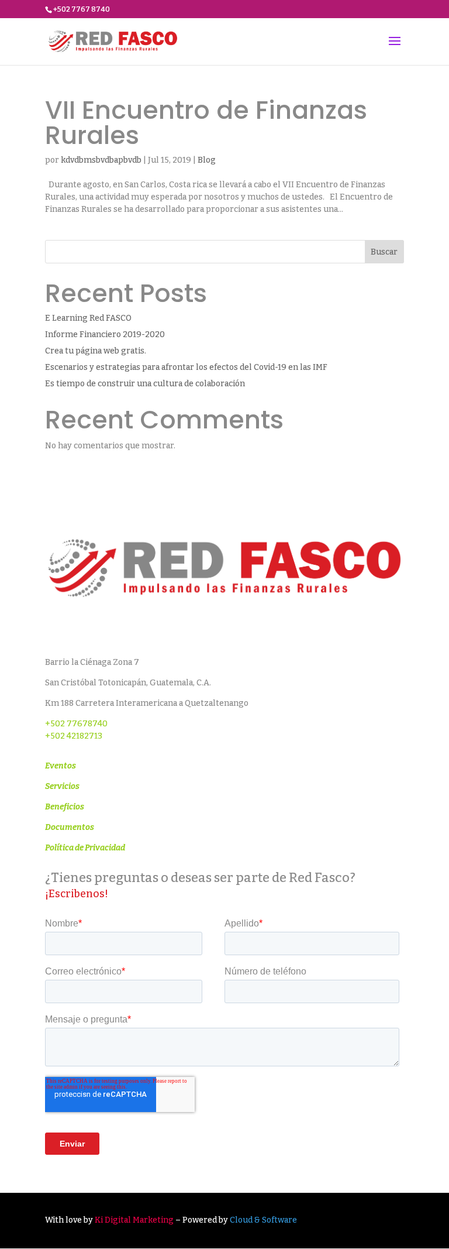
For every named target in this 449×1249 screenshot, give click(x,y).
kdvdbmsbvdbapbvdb (101, 160)
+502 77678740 (76, 724)
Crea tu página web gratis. (95, 351)
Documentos (69, 827)
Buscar (384, 252)
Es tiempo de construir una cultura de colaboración (145, 384)
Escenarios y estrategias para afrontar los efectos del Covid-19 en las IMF (186, 367)
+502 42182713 (73, 736)
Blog (207, 160)
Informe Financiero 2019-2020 (105, 334)
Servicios (62, 786)
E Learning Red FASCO (88, 318)
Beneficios (64, 807)
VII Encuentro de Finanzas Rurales (206, 122)
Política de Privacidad (85, 848)
